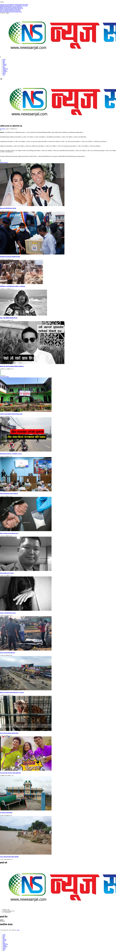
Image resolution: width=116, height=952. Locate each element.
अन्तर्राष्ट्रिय (5, 71)
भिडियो (7, 376)
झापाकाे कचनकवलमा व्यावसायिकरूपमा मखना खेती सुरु (10, 9)
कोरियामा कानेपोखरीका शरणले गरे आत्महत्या (7, 573)
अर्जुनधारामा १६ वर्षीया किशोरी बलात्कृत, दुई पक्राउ (8, 612)
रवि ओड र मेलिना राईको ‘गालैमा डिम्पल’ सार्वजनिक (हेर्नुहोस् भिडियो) (10, 772)
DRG (18, 930)
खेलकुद (4, 67)
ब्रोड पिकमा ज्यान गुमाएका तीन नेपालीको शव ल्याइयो (10, 256)
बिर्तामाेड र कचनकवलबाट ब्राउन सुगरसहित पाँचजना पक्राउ (11, 8)
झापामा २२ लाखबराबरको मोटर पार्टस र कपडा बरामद (10, 10)
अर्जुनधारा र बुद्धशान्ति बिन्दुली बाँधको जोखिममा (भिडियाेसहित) (9, 856)
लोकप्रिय (4, 376)
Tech (4, 75)
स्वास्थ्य (4, 72)
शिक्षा (4, 63)
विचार (4, 61)
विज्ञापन (4, 73)
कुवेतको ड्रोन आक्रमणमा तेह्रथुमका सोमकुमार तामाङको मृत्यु (11, 366)
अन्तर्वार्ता (4, 70)
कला (3, 66)
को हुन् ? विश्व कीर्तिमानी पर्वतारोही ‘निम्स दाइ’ (8, 317)
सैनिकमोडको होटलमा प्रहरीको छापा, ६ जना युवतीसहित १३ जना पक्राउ (14, 5)
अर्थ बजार (4, 64)
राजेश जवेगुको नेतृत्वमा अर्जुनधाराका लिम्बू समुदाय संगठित (11, 11)
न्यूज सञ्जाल (2, 128)
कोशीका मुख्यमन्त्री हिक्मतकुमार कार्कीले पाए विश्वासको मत (11, 7)
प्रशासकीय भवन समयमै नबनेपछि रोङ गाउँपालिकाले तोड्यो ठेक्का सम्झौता (14, 4)
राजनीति (4, 65)
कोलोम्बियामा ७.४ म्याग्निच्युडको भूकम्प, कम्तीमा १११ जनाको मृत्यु (12, 286)
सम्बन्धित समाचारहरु (4, 162)
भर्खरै (1, 376)
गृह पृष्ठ (4, 59)
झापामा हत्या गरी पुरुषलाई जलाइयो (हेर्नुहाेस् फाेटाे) (7, 652)
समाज (4, 60)
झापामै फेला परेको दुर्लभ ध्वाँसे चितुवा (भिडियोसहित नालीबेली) (9, 733)
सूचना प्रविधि (5, 69)
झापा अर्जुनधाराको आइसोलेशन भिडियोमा (6, 812)
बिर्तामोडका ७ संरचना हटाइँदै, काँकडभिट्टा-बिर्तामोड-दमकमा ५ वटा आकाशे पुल (12, 692)
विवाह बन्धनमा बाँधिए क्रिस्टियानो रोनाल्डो (8, 208)
